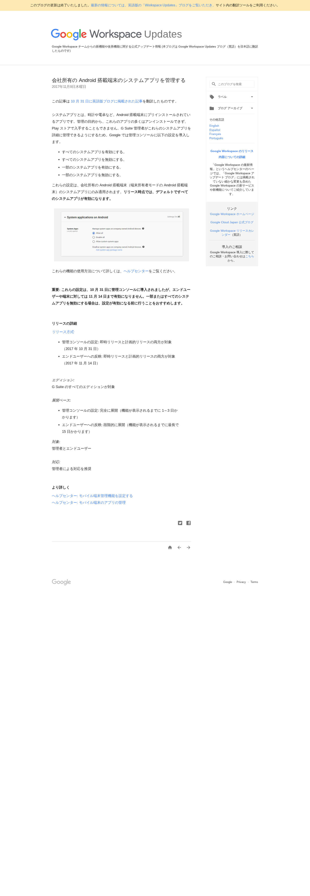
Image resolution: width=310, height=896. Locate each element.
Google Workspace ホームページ (232, 214)
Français (215, 134)
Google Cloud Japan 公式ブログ (231, 222)
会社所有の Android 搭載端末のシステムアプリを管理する (119, 80)
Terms (254, 582)
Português (216, 138)
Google (228, 582)
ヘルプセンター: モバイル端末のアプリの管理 (89, 503)
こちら (249, 256)
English (214, 125)
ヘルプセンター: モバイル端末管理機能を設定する (92, 496)
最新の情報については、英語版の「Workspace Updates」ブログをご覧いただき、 (153, 5)
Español (214, 130)
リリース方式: (63, 332)
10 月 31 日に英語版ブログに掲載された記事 (106, 101)
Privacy (242, 582)
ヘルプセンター (136, 271)
